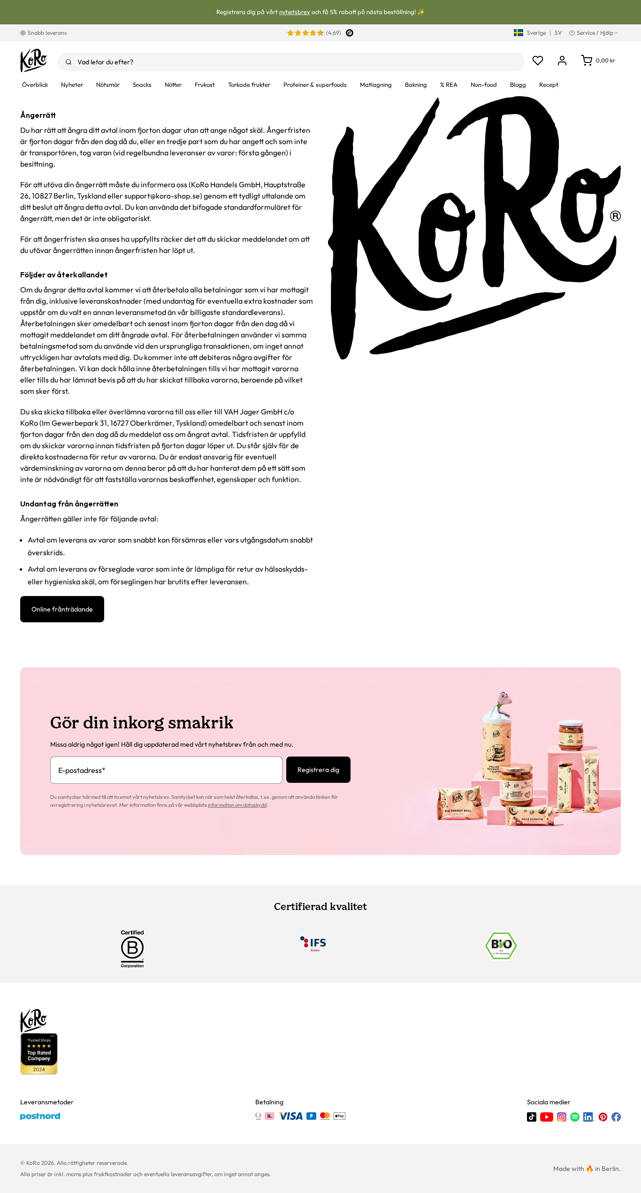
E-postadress (82, 770)
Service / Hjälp (595, 32)
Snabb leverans (47, 32)
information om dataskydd (237, 805)
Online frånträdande (62, 609)
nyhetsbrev (294, 11)
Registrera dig (318, 769)
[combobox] (291, 62)
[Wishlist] (538, 60)
